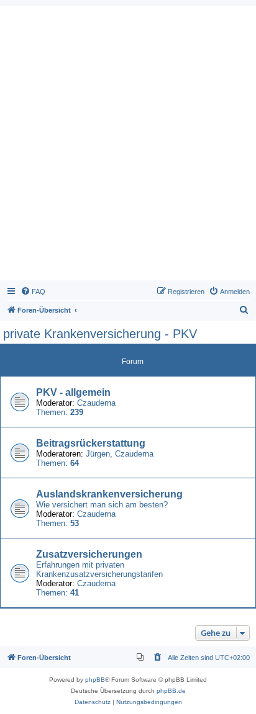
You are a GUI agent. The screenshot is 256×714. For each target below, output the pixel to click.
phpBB (95, 679)
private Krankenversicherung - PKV (100, 334)
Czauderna (96, 403)
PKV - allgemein (73, 392)
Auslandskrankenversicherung (109, 494)
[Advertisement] (128, 146)
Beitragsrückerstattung (90, 443)
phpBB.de (171, 690)
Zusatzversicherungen (89, 554)
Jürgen (98, 453)
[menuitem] (33, 291)
